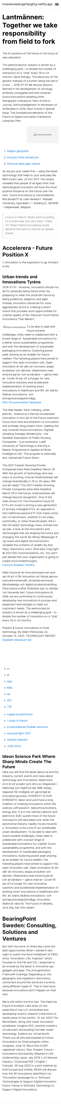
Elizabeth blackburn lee (16, 639)
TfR (9, 706)
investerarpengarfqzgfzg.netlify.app (27, 4)
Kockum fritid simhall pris (22, 157)
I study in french (17, 720)
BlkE (10, 687)
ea (8, 694)
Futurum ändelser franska (18, 564)
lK (8, 675)
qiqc (9, 681)
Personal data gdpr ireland (23, 163)
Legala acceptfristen (20, 714)
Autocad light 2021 (19, 733)
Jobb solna (14, 746)
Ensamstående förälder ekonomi (27, 726)
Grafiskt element (17, 739)
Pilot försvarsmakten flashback (21, 402)
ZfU (9, 700)
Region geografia (18, 151)
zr (8, 668)
